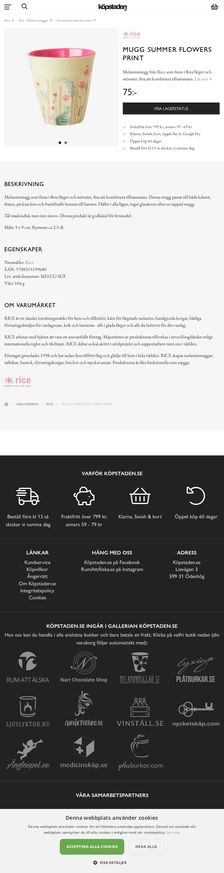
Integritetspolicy (37, 590)
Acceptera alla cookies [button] (92, 846)
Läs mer (173, 832)
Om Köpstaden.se (37, 583)
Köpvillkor (37, 569)
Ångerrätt (37, 576)
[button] (112, 862)
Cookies (37, 597)
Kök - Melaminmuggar (33, 20)
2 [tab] (66, 143)
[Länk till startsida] (6, 404)
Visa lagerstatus (171, 108)
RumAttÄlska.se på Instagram (112, 569)
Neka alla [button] (146, 846)
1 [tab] (60, 143)
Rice (7, 20)
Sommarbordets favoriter (74, 20)
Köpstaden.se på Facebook (112, 562)
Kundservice (37, 562)
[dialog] (112, 841)
